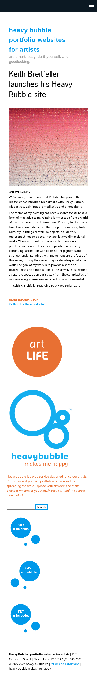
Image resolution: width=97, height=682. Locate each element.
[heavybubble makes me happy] (40, 470)
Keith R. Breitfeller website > (27, 304)
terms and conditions (65, 664)
